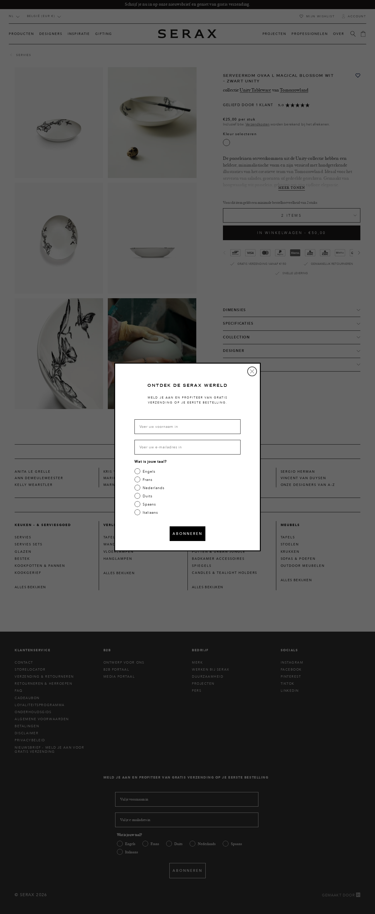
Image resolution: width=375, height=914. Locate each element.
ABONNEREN (187, 533)
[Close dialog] (252, 371)
